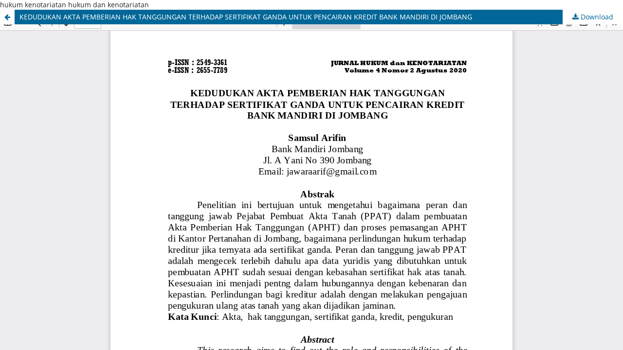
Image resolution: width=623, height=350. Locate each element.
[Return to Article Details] (7, 17)
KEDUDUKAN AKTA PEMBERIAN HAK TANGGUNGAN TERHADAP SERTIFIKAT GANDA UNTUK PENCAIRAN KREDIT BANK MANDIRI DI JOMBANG (245, 16)
